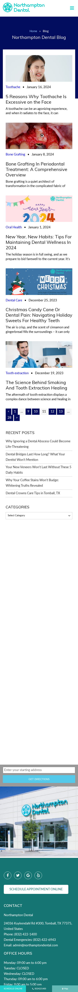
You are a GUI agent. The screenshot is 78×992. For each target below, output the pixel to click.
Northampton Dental (18, 915)
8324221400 (40, 989)
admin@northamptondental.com (35, 945)
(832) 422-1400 (25, 934)
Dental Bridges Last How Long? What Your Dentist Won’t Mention (35, 457)
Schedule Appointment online (36, 889)
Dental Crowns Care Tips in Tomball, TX (33, 493)
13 (61, 411)
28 (9, 417)
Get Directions (39, 779)
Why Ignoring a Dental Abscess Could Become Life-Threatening (38, 444)
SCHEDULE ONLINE (13, 989)
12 (52, 411)
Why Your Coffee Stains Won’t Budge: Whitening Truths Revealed (32, 483)
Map (66, 989)
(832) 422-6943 (44, 939)
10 (36, 411)
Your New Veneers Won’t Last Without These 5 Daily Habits (38, 470)
